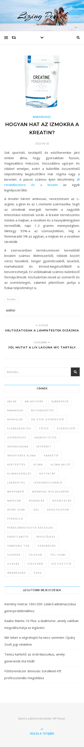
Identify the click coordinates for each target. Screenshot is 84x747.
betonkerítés (42, 410)
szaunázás (47, 545)
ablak (12, 401)
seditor (11, 310)
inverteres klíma (21, 455)
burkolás (15, 419)
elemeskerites (19, 428)
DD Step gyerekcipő (47, 419)
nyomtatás (62, 500)
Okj (36, 509)
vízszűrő (35, 563)
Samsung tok (18, 545)
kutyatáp (47, 473)
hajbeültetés (45, 437)
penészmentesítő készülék (30, 527)
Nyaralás (37, 500)
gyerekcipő (66, 428)
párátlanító (18, 536)
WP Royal (59, 718)
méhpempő (15, 491)
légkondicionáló (48, 482)
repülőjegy (46, 536)
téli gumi (58, 554)
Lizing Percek (42, 15)
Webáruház (42, 117)
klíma (38, 464)
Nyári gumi (16, 509)
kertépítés (16, 464)
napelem (14, 500)
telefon (35, 554)
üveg (38, 572)
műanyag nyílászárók (50, 491)
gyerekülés (16, 437)
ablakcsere (34, 401)
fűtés (44, 428)
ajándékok (60, 401)
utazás (13, 563)
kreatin (11, 299)
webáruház (16, 572)
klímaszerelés (19, 473)
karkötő (51, 455)
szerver (14, 554)
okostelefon (58, 509)
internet (43, 446)
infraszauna (17, 446)
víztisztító (61, 563)
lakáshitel (16, 482)
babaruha (15, 410)
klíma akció (60, 464)
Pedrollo (15, 518)
